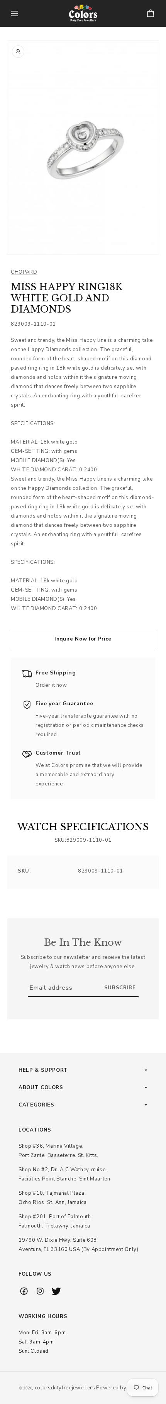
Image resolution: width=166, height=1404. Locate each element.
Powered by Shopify (121, 1387)
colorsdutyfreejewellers (65, 1387)
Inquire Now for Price (83, 639)
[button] (14, 13)
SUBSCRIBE (120, 987)
